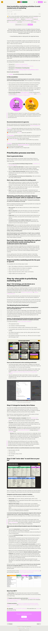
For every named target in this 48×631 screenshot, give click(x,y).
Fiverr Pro (36, 17)
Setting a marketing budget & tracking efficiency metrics (26, 69)
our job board (36, 20)
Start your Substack (22, 628)
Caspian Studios (10, 19)
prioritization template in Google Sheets (25, 93)
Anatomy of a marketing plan (21, 64)
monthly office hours (26, 22)
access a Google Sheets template (26, 572)
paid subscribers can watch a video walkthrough (29, 570)
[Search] (34, 2)
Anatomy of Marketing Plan (27, 292)
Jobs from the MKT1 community (20, 608)
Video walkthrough (25, 92)
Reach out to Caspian (12, 139)
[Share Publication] (36, 2)
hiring (19, 430)
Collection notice (29, 626)
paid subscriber (29, 19)
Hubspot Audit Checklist (23, 144)
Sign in (45, 2)
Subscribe (40, 2)
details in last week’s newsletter (24, 321)
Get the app (27, 628)
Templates (11, 74)
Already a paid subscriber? (24, 619)
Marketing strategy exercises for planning (24, 66)
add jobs (38, 608)
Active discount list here (12, 601)
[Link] (5, 77)
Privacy (23, 626)
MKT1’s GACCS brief (13, 522)
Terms (25, 626)
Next (38, 623)
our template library (13, 22)
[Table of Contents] (1, 315)
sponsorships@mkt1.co (35, 125)
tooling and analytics (25, 430)
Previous (10, 623)
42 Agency (18, 19)
